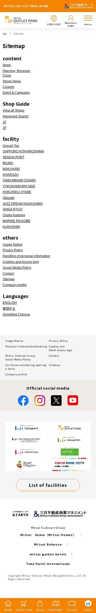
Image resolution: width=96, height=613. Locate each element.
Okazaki (8, 198)
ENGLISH (10, 303)
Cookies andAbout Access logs (61, 348)
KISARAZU (11, 175)
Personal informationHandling (26, 346)
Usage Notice (12, 244)
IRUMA (8, 163)
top (5, 33)
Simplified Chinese (16, 314)
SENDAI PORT (13, 157)
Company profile (15, 285)
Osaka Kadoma (14, 215)
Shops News (12, 81)
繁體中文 (9, 308)
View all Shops (13, 110)
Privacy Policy (13, 250)
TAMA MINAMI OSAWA (19, 180)
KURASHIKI (11, 227)
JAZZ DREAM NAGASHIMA (23, 204)
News (7, 65)
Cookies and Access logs (21, 262)
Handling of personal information (26, 256)
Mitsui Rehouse (48, 544)
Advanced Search (16, 116)
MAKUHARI (11, 169)
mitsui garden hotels (48, 554)
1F (4, 122)
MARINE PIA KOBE (16, 221)
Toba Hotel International (48, 563)
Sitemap (9, 279)
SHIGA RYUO (12, 209)
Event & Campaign (16, 93)
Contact (8, 273)
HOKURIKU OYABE (17, 192)
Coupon (8, 87)
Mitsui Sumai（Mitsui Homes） (48, 535)
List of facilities (48, 485)
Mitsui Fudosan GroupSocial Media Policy (20, 357)
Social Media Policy (17, 268)
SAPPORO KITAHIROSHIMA (23, 151)
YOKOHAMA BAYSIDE (19, 186)
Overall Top (11, 146)
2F (4, 128)
